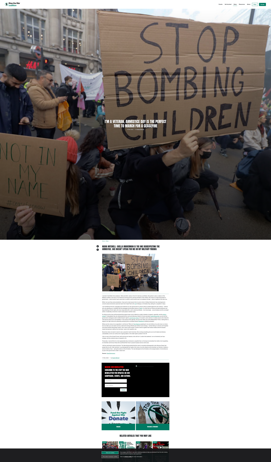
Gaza (141, 308)
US (135, 304)
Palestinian (141, 321)
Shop (254, 4)
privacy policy (128, 456)
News (235, 4)
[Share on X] (98, 250)
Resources (242, 4)
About (248, 4)
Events (220, 4)
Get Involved (228, 4)
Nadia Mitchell (140, 129)
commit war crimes (134, 318)
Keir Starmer (137, 324)
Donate (262, 4)
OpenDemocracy (111, 353)
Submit (123, 390)
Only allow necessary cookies (110, 456)
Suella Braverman (155, 316)
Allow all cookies (110, 452)
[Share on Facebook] (98, 246)
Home (103, 241)
